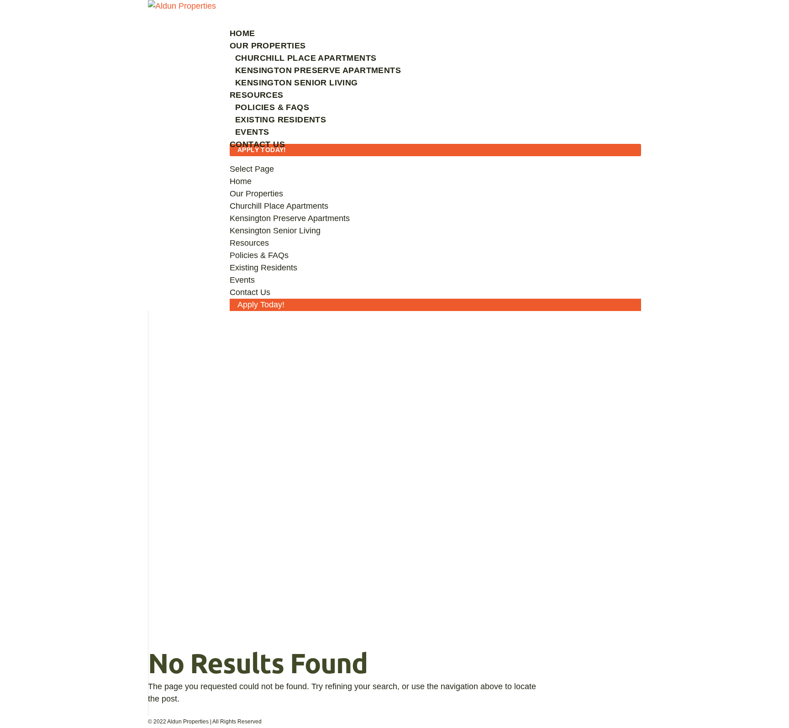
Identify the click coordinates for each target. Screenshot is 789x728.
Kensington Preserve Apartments (318, 70)
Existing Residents (280, 119)
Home (241, 181)
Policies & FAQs (272, 107)
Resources (249, 243)
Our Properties (256, 193)
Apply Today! (261, 150)
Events (252, 132)
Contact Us (250, 292)
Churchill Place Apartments (305, 58)
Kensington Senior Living (296, 82)
